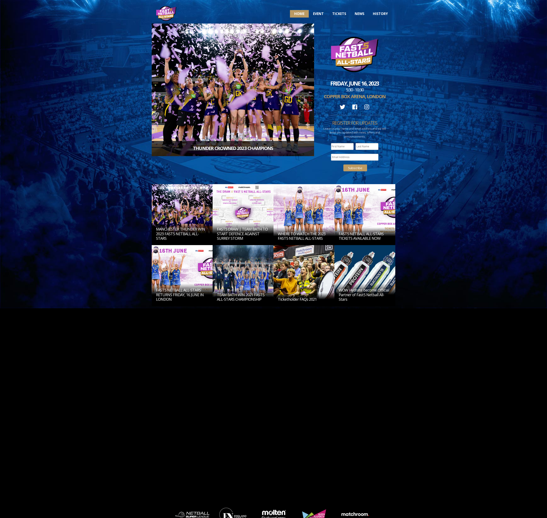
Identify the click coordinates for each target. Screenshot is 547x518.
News (359, 13)
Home (299, 13)
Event (318, 13)
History (380, 13)
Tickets (339, 13)
